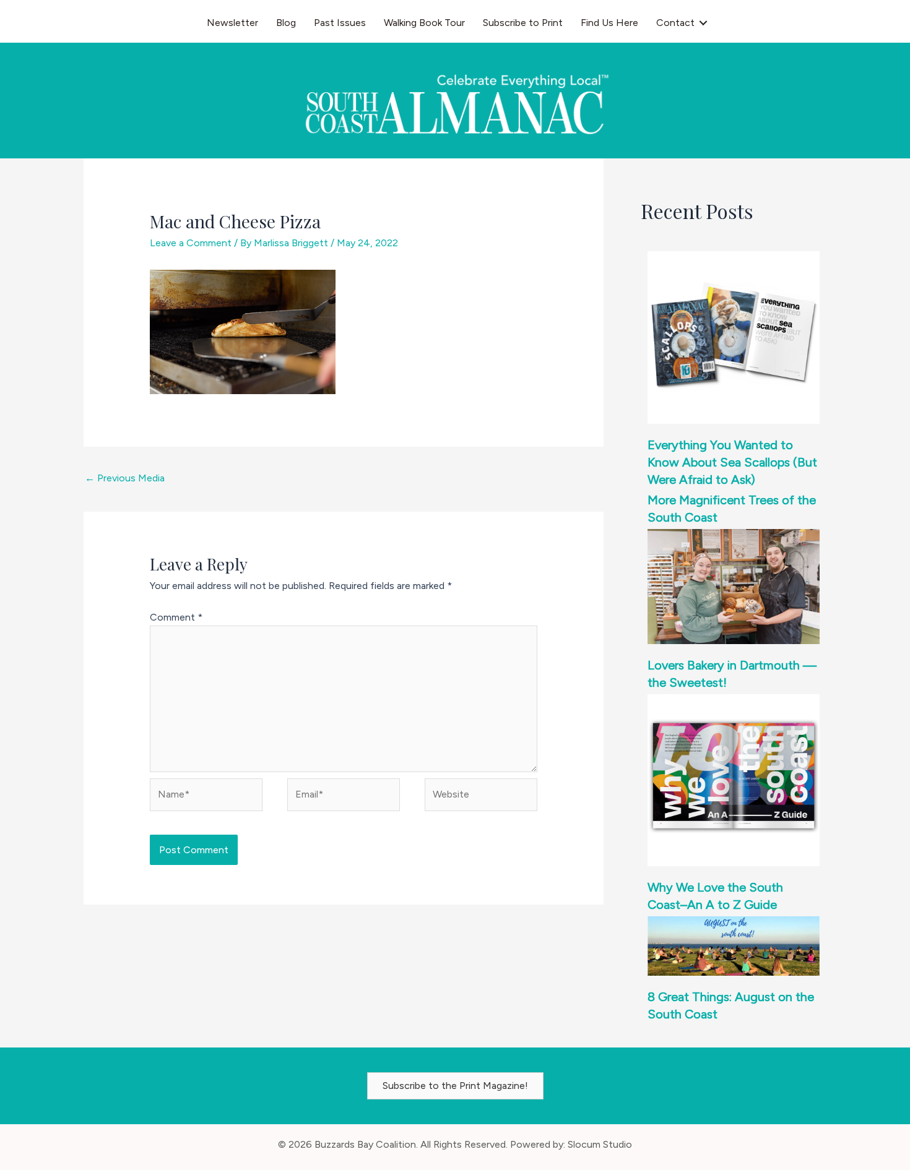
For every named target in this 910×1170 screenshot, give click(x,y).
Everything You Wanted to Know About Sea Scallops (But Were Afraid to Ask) (732, 462)
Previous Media (125, 478)
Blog (286, 22)
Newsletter (232, 22)
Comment (176, 617)
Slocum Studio (600, 1144)
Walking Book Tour (424, 22)
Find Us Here (609, 22)
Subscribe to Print (523, 22)
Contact (675, 22)
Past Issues (340, 22)
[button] (703, 23)
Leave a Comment (191, 243)
